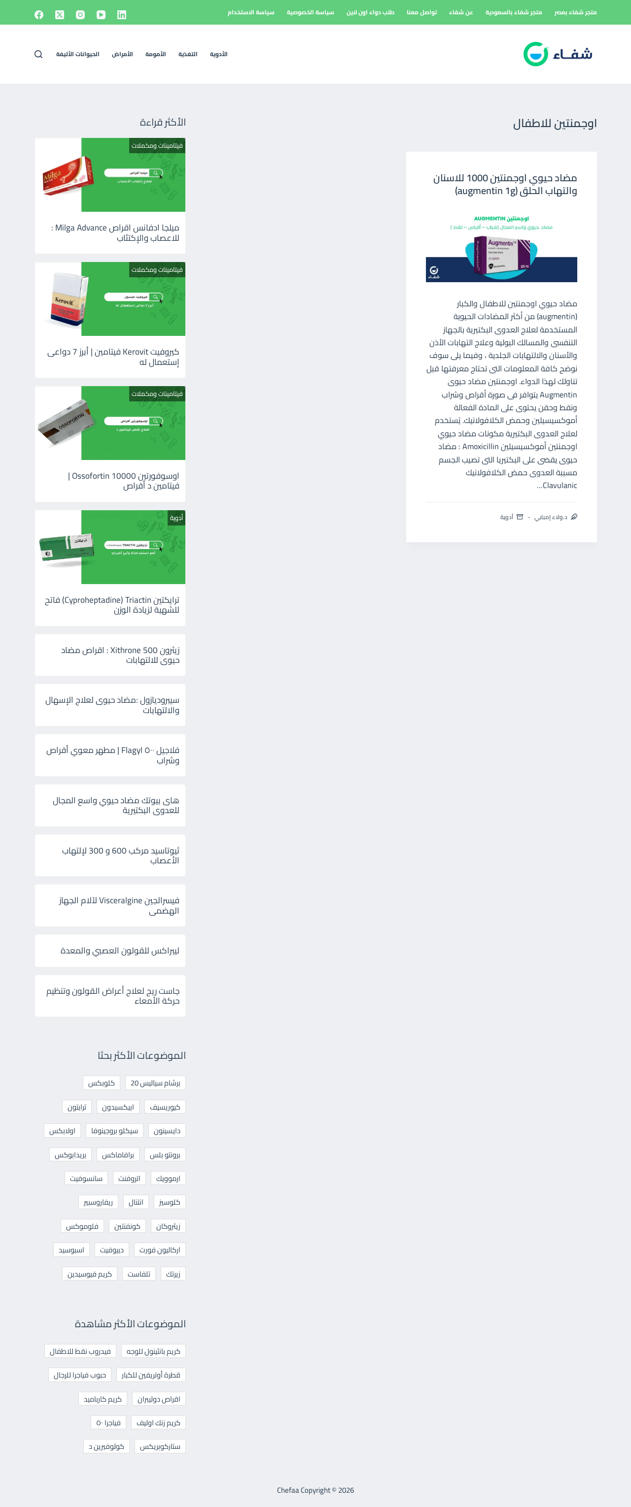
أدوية (506, 517)
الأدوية (219, 54)
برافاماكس (118, 1154)
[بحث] (38, 54)
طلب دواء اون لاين (370, 12)
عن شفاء (461, 12)
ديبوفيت (112, 1249)
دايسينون (167, 1130)
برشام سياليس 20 (155, 1082)
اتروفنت (129, 1178)
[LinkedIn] (121, 14)
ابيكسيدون (118, 1107)
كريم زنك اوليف (158, 1422)
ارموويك (168, 1178)
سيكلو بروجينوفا (114, 1130)
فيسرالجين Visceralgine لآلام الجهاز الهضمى (119, 905)
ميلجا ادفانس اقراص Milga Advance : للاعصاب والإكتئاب (115, 232)
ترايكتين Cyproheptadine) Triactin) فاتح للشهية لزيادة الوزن (112, 605)
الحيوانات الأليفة (78, 54)
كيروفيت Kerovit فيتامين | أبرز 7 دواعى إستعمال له (113, 356)
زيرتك (173, 1273)
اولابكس (62, 1130)
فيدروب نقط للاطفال (80, 1351)
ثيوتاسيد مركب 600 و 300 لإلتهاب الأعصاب (120, 855)
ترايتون (77, 1107)
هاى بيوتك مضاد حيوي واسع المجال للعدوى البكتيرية (116, 805)
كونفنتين (127, 1226)
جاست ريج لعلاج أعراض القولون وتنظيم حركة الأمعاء (112, 996)
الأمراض (122, 54)
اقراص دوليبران (159, 1399)
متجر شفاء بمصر (576, 12)
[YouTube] (101, 14)
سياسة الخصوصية (310, 12)
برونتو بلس (165, 1154)
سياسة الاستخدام (251, 12)
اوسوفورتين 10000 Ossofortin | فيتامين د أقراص (123, 480)
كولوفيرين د (106, 1446)
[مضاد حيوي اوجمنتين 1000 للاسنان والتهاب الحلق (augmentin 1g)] (501, 244)
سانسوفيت (86, 1178)
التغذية (188, 54)
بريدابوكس (70, 1154)
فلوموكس (82, 1226)
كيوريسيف (165, 1107)
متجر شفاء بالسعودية (514, 12)
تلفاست (139, 1273)
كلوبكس (101, 1082)
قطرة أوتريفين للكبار (151, 1374)
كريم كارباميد (103, 1399)
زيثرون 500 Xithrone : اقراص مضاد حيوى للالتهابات (120, 655)
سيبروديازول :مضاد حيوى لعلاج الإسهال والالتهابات (112, 705)
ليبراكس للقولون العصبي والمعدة (120, 950)
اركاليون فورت (160, 1249)
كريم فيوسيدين (90, 1273)
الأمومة (155, 54)
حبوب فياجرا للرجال (80, 1374)
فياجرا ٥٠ (108, 1422)
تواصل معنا (422, 12)
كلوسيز (169, 1202)
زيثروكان (168, 1226)
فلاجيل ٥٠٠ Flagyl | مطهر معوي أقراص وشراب (112, 755)
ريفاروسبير (98, 1202)
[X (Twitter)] (59, 14)
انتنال (136, 1202)
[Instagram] (80, 14)
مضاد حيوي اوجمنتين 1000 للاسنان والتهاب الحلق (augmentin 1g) (505, 183)
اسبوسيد (71, 1249)
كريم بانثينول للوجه (153, 1351)
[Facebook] (39, 14)
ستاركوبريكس (160, 1446)
